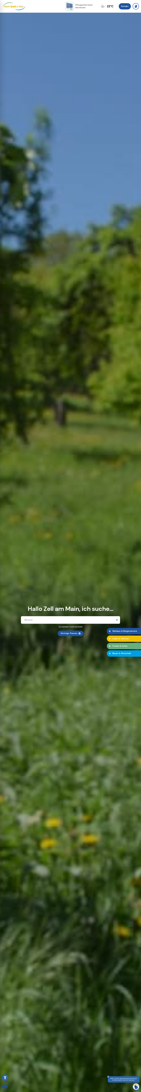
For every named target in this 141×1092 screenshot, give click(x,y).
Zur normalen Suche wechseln (71, 627)
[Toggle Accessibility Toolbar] (5, 1077)
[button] (5, 1087)
